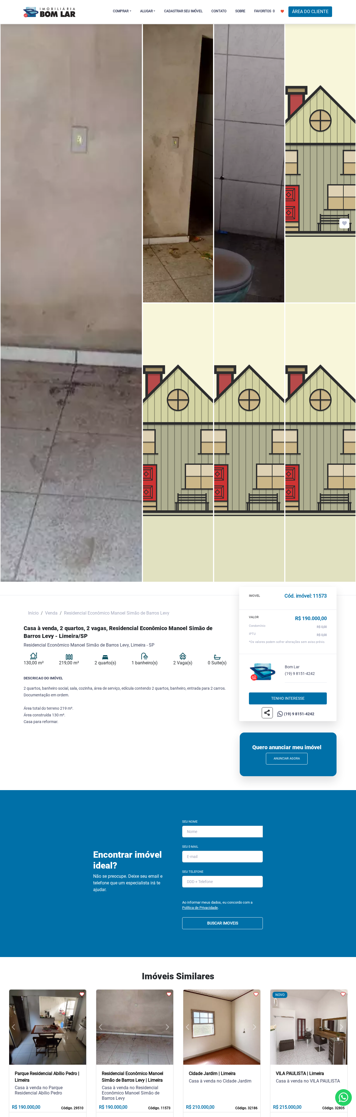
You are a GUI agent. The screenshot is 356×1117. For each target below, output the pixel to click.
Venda (51, 613)
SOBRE (240, 11)
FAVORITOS (264, 11)
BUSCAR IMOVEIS (222, 923)
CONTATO (218, 11)
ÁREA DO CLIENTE (310, 11)
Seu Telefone (192, 872)
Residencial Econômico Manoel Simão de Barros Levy (116, 613)
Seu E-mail (190, 847)
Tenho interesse (288, 698)
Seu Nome (189, 821)
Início (33, 613)
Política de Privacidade (200, 908)
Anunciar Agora (287, 758)
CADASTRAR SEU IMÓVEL (183, 11)
